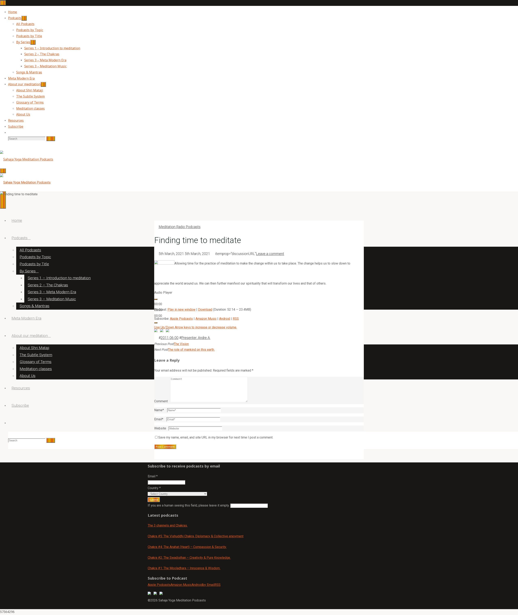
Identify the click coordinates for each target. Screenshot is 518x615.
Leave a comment (270, 254)
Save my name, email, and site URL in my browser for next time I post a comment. (215, 437)
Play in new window (181, 309)
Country (154, 488)
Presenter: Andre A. (195, 338)
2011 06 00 (169, 338)
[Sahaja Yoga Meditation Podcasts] (26, 159)
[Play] (155, 299)
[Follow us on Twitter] (156, 594)
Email (158, 419)
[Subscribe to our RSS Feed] (161, 594)
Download (205, 309)
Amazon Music (206, 319)
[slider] (195, 327)
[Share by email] (168, 331)
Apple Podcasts (181, 319)
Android (224, 319)
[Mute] (155, 322)
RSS (236, 319)
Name (159, 410)
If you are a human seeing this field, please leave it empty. (189, 505)
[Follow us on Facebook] (150, 594)
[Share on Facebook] (156, 331)
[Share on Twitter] (162, 331)
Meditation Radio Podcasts (180, 227)
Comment (161, 401)
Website (160, 428)
